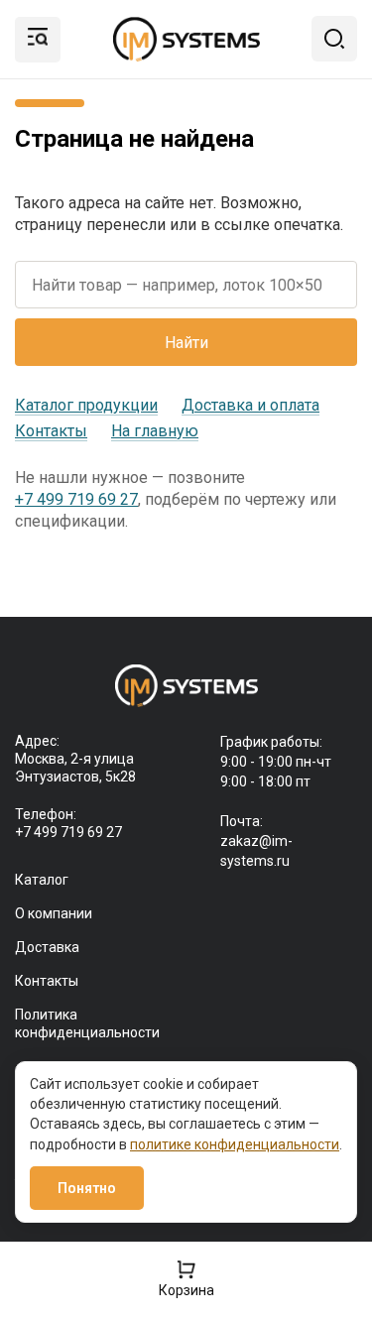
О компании (53, 913)
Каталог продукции (86, 405)
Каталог (41, 880)
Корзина (186, 1289)
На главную (154, 430)
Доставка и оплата (250, 405)
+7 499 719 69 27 (76, 499)
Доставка (47, 947)
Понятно (87, 1188)
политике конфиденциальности (234, 1144)
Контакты (51, 430)
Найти (186, 342)
